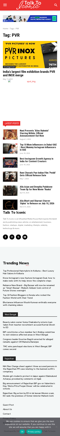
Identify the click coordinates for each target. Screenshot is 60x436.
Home (5, 28)
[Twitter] (18, 237)
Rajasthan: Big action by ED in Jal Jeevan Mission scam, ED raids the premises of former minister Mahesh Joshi (28, 394)
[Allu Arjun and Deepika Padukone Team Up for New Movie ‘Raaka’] (10, 191)
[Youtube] (25, 237)
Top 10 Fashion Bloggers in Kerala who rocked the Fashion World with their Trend (26, 296)
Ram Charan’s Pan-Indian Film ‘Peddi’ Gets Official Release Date (38, 174)
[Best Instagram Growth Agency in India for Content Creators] (10, 162)
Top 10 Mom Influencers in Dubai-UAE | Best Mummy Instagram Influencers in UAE (38, 147)
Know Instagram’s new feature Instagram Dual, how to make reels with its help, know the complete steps (29, 279)
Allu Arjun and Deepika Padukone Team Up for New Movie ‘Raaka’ (36, 188)
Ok (22, 431)
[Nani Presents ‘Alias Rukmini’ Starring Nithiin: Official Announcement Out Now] (10, 134)
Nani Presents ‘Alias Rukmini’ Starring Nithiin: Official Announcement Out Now (34, 133)
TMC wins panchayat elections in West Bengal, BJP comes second (27, 347)
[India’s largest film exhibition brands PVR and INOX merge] (30, 54)
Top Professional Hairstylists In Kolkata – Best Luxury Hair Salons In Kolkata (28, 272)
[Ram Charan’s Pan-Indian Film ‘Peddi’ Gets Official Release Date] (10, 177)
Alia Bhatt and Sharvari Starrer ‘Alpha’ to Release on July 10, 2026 (37, 202)
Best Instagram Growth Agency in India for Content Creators (36, 160)
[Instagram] (12, 237)
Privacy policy (34, 431)
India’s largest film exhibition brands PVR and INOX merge (29, 73)
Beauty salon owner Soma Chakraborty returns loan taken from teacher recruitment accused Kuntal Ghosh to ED (29, 325)
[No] (56, 426)
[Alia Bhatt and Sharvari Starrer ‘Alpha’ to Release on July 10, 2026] (10, 205)
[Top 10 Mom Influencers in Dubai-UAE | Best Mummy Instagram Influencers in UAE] (10, 148)
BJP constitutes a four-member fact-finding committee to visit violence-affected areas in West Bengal (29, 333)
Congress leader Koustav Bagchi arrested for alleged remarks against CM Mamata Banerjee (28, 340)
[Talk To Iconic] (30, 5)
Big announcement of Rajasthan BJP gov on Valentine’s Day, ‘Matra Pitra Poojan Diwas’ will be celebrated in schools (29, 386)
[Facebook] (5, 237)
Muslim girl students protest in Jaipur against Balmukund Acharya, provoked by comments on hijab (30, 377)
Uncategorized (9, 67)
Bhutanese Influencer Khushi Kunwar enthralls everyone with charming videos (29, 303)
